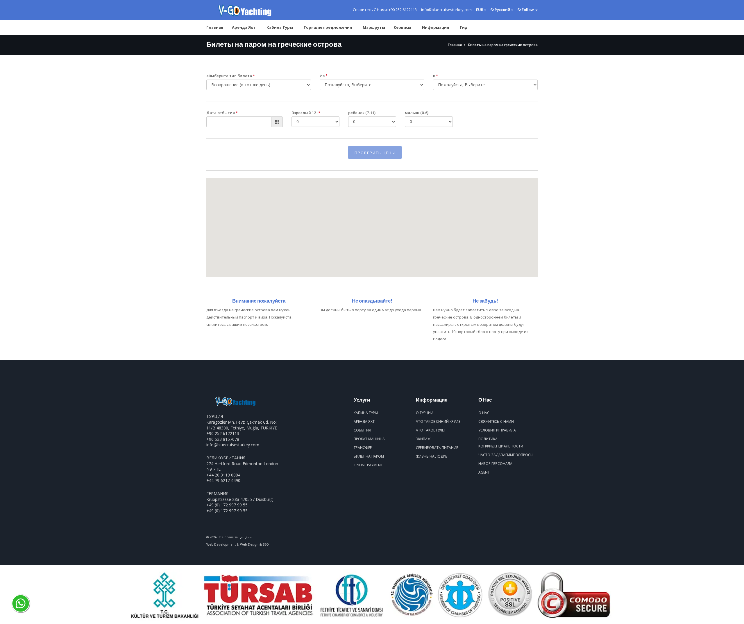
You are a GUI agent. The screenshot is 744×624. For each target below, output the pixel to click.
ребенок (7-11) (361, 112)
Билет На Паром (369, 456)
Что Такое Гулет (431, 430)
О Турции (424, 412)
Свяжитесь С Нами (496, 421)
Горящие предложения (328, 27)
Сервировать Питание (437, 447)
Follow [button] (528, 9)
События (362, 430)
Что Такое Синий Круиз (438, 421)
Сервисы (402, 27)
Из (324, 75)
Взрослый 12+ (305, 112)
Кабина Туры (280, 27)
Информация (435, 27)
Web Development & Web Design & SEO (237, 544)
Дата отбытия (222, 112)
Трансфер (363, 447)
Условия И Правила (497, 430)
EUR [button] (479, 9)
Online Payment (368, 465)
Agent (484, 472)
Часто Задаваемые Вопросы (505, 454)
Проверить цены (375, 152)
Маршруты (374, 27)
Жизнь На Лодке (431, 456)
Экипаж (423, 438)
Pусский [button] (502, 9)
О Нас (483, 412)
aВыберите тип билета (230, 75)
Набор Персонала (495, 463)
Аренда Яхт (244, 27)
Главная (214, 27)
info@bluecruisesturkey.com (232, 444)
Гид (464, 27)
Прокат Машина (369, 438)
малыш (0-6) (416, 112)
